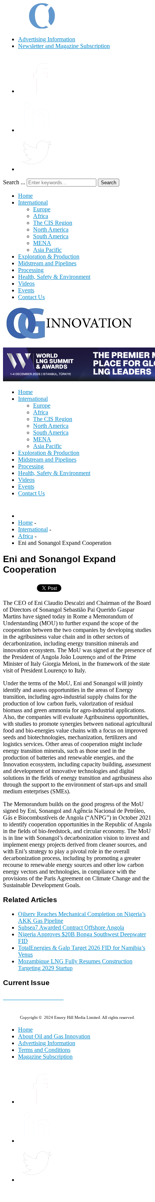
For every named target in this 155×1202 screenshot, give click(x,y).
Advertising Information (46, 39)
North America (50, 229)
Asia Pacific (47, 250)
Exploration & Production (48, 256)
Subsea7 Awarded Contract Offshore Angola (71, 927)
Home (25, 196)
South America (50, 236)
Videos (26, 283)
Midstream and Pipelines (47, 263)
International (33, 202)
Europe (41, 209)
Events (26, 290)
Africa (40, 216)
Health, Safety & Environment (54, 277)
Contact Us (31, 297)
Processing (31, 270)
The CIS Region (52, 223)
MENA (42, 243)
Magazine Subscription (45, 1056)
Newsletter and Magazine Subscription (64, 46)
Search (108, 182)
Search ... (14, 182)
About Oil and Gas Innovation (54, 1036)
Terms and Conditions (44, 1050)
